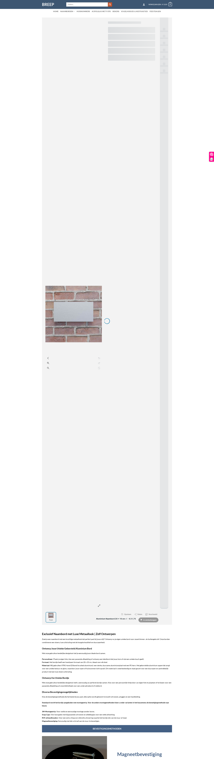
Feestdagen (155, 11)
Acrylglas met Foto (101, 11)
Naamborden (66, 11)
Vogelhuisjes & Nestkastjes (134, 11)
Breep (48, 4)
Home (56, 11)
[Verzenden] (110, 4)
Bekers (116, 11)
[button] (144, 4)
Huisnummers (83, 11)
